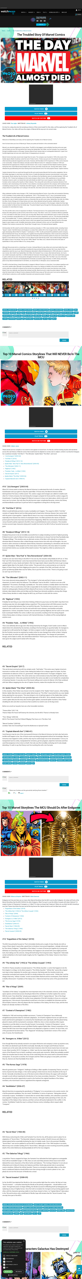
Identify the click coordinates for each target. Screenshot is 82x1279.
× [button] (23, 1241)
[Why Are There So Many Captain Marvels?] (35, 287)
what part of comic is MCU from (53, 1207)
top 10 (45, 318)
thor (18, 312)
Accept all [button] (8, 1271)
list (50, 318)
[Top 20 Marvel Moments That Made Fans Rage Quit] (14, 287)
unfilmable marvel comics (11, 757)
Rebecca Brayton (16, 896)
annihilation (70, 1210)
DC (23, 318)
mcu (76, 309)
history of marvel (67, 312)
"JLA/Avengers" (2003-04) (13, 456)
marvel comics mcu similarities (32, 1207)
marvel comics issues (56, 309)
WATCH (6, 295)
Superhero (12, 318)
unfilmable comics (46, 754)
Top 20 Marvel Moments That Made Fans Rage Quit (13, 283)
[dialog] (14, 1258)
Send (64, 340)
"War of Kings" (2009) (11, 913)
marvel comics (68, 309)
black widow (31, 760)
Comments (7, 327)
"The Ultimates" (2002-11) (13, 466)
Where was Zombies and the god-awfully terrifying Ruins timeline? (28, 792)
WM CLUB (64, 12)
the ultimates (7, 760)
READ (20, 295)
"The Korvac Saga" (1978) (12, 921)
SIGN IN (79, 10)
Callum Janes (15, 446)
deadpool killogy (43, 757)
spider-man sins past (56, 757)
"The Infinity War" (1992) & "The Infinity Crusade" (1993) (21, 911)
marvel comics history (10, 309)
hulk (23, 312)
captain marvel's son (42, 760)
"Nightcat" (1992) (10, 468)
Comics (5, 318)
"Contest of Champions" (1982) (14, 916)
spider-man (41, 312)
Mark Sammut (35, 896)
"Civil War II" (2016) (11, 458)
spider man (57, 312)
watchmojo (29, 318)
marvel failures (27, 315)
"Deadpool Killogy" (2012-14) (14, 461)
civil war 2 (33, 757)
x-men (76, 312)
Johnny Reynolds (31, 123)
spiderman (49, 312)
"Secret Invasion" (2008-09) (13, 931)
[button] (33, 298)
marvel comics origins (25, 309)
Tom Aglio (14, 123)
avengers (6, 312)
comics (16, 1213)
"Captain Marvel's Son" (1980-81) (15, 478)
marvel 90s (62, 315)
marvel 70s (45, 315)
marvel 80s (53, 315)
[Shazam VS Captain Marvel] (57, 287)
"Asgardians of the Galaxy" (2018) (15, 908)
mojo (54, 318)
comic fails (37, 315)
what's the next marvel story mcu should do (47, 1204)
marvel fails (17, 315)
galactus (53, 1210)
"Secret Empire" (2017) (12, 473)
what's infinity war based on (11, 1210)
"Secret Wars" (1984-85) (12, 926)
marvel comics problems (40, 309)
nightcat (53, 760)
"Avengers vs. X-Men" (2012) (13, 918)
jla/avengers (24, 757)
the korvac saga (8, 1213)
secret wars (61, 1210)
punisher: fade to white (64, 760)
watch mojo (38, 318)
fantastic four (7, 315)
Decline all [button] (19, 1271)
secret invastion (43, 1210)
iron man (13, 312)
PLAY (40, 24)
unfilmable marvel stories (62, 754)
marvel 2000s (71, 315)
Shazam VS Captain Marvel (54, 283)
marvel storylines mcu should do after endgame (18, 1204)
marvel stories (7, 754)
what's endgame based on (29, 1210)
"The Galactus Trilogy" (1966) (14, 928)
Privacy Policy (15, 1249)
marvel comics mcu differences (12, 1207)
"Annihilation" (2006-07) (12, 923)
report (21, 793)
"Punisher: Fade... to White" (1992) (15, 471)
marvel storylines (19, 754)
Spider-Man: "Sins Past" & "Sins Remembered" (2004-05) (22, 463)
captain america (31, 312)
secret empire (7, 763)
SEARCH (79, 14)
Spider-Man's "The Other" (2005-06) (15, 476)
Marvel (19, 318)
